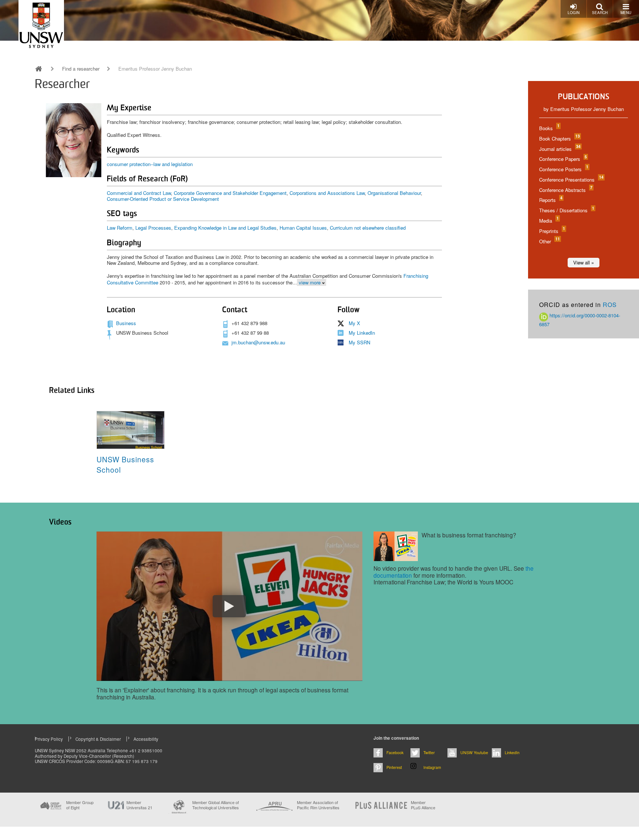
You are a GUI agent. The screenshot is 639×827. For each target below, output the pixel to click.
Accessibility (145, 739)
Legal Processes (153, 227)
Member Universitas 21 (139, 805)
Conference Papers (562, 158)
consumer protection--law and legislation (150, 164)
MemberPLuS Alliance (423, 805)
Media (548, 220)
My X (354, 323)
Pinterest (394, 767)
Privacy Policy (49, 739)
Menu (626, 12)
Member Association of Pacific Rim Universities (318, 805)
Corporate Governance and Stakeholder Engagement (230, 192)
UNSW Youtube (474, 752)
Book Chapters (559, 138)
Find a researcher (80, 69)
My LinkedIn (362, 332)
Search (600, 12)
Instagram (432, 767)
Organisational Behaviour (394, 192)
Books (549, 128)
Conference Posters (563, 169)
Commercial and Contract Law (139, 192)
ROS (610, 304)
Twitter (429, 752)
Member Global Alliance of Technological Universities (215, 805)
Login (573, 12)
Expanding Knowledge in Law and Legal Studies (225, 227)
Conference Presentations (571, 179)
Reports (550, 199)
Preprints (551, 230)
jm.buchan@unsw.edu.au (258, 342)
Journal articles (559, 148)
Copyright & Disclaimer (98, 739)
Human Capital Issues (303, 227)
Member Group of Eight (80, 805)
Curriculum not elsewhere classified (368, 227)
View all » (583, 262)
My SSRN (359, 342)
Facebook (394, 752)
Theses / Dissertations (566, 210)
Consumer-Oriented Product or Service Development (163, 198)
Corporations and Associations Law (327, 192)
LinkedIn (512, 752)
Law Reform (119, 227)
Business (126, 323)
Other (549, 241)
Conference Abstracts (565, 189)
